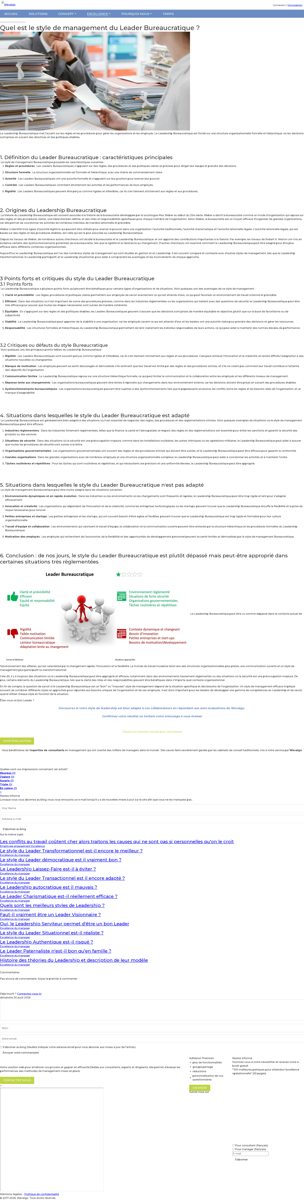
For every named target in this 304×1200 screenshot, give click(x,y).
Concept (66, 14)
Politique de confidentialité (41, 1194)
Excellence (97, 14)
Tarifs (168, 14)
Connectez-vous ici (29, 993)
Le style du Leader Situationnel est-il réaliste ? (52, 932)
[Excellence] (109, 14)
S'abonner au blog (14, 829)
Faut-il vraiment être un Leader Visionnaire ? (50, 914)
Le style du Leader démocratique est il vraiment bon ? (60, 859)
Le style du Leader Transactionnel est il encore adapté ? (62, 878)
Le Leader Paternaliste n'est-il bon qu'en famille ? (55, 951)
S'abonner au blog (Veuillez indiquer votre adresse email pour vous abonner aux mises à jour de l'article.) (69, 1047)
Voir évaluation (17, 741)
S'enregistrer (295, 5)
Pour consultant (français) (251, 1145)
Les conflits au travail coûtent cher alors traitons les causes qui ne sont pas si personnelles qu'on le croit (117, 841)
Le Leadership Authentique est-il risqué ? (46, 942)
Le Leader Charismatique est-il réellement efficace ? (58, 896)
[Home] (9, 5)
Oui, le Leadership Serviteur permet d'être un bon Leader (64, 923)
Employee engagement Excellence (22, 846)
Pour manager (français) (250, 1149)
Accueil (11, 14)
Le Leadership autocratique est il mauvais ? (48, 887)
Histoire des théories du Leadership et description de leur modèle (74, 960)
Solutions (38, 14)
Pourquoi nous (135, 14)
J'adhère (199, 1088)
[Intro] (95, 129)
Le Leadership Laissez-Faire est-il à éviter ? (48, 869)
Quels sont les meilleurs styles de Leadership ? (52, 905)
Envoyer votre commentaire (21, 1052)
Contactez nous (17, 1080)
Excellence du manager (15, 855)
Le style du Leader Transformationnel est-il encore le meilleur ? (71, 850)
